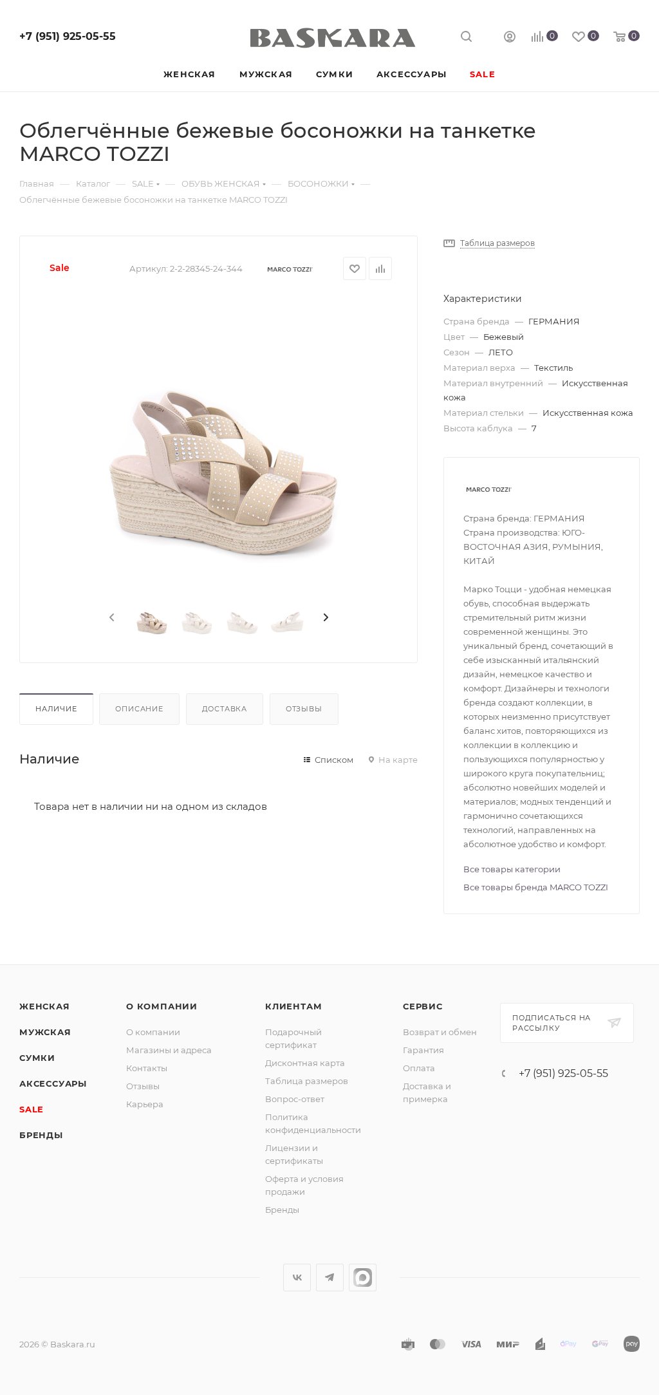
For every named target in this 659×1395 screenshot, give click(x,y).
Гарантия (423, 1050)
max (362, 1277)
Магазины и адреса (169, 1050)
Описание (139, 708)
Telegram (330, 1277)
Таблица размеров (306, 1081)
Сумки (37, 1058)
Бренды (41, 1135)
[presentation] (111, 618)
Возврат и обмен (440, 1032)
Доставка (224, 708)
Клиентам (293, 1006)
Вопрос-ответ (294, 1099)
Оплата (419, 1068)
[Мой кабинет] (509, 38)
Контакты (146, 1068)
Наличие (56, 708)
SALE (31, 1109)
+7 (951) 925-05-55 (67, 36)
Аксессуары (53, 1083)
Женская (44, 1006)
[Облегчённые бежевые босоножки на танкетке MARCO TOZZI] (219, 441)
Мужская (45, 1032)
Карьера (144, 1104)
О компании (162, 1006)
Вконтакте (297, 1277)
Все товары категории (512, 869)
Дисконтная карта (305, 1063)
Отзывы (304, 708)
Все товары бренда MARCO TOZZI (535, 887)
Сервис (423, 1006)
